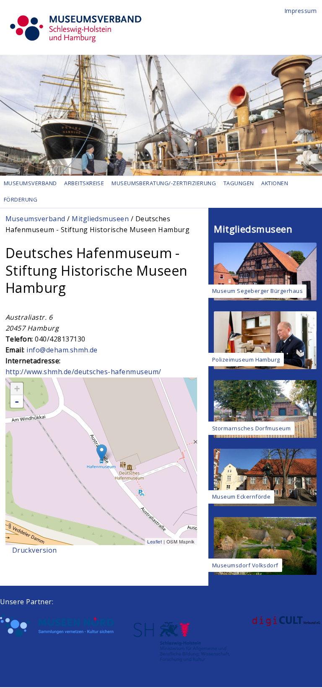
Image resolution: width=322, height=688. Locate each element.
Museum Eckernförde (241, 496)
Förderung (20, 199)
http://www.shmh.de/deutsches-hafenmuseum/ (83, 371)
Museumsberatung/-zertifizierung (164, 183)
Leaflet (154, 541)
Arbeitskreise (84, 183)
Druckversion (34, 550)
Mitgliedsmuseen (100, 218)
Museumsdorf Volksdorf (245, 565)
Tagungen (238, 183)
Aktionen (274, 183)
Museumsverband (30, 183)
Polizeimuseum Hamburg (246, 359)
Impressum (301, 11)
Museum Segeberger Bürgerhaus (257, 291)
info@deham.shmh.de (62, 349)
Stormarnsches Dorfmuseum (251, 428)
